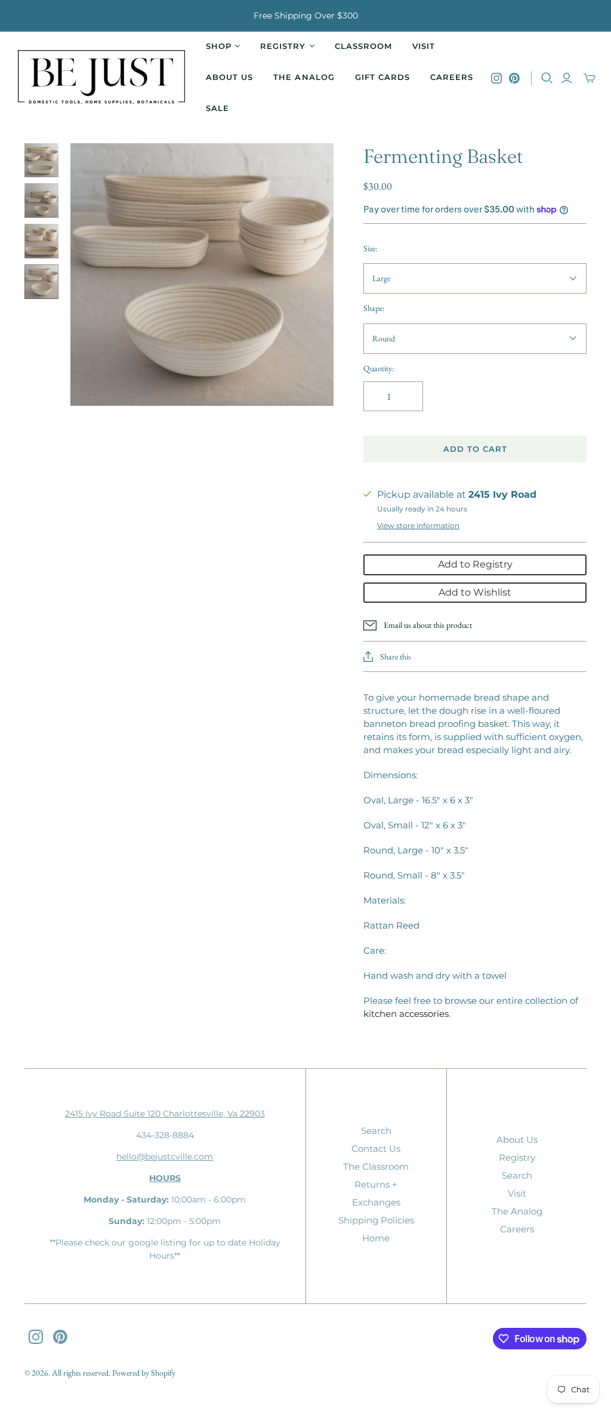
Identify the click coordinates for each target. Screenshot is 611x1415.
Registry (517, 1157)
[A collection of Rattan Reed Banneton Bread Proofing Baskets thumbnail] (41, 160)
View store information (418, 525)
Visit (423, 46)
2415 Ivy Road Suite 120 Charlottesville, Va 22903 (165, 1113)
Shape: (373, 308)
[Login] (566, 78)
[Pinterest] (514, 78)
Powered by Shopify (143, 1372)
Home (376, 1238)
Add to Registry (475, 564)
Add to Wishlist (475, 592)
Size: (370, 248)
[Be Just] (101, 78)
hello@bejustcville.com (164, 1156)
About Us (229, 77)
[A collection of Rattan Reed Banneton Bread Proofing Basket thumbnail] (41, 200)
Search (376, 1130)
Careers (451, 77)
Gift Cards (382, 77)
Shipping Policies (376, 1220)
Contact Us (375, 1148)
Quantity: (378, 368)
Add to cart (475, 449)
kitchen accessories (406, 1013)
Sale (217, 108)
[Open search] (547, 78)
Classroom (363, 46)
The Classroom (376, 1166)
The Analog (303, 77)
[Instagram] (496, 78)
